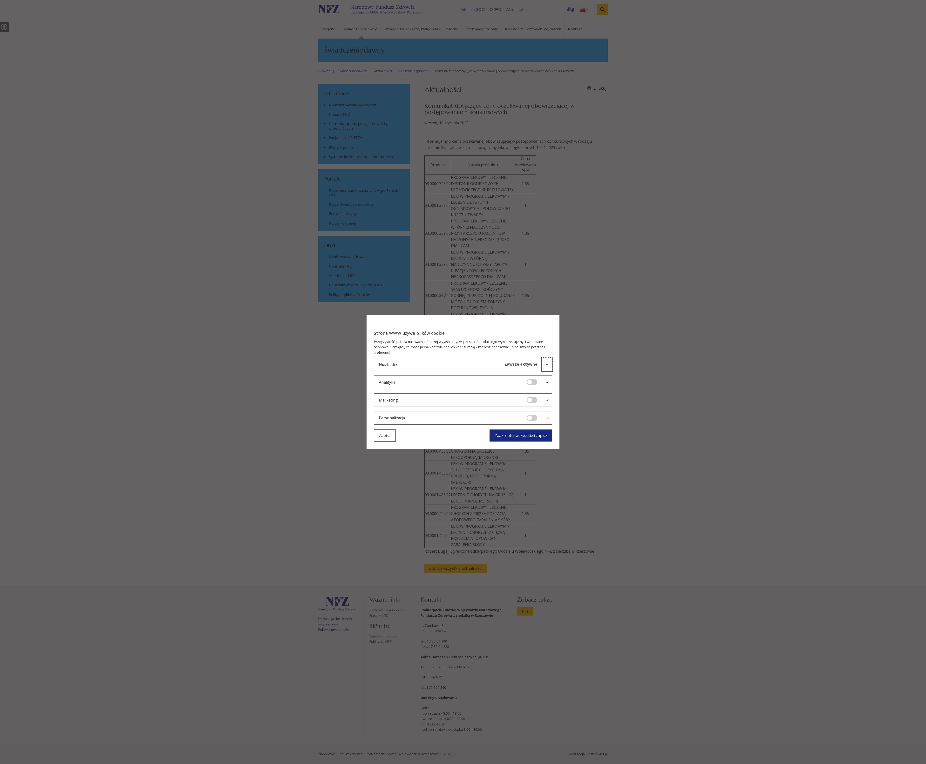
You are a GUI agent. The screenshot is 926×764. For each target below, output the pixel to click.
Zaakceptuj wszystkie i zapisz (521, 435)
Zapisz (385, 435)
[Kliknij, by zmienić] (532, 382)
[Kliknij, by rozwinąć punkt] (547, 364)
